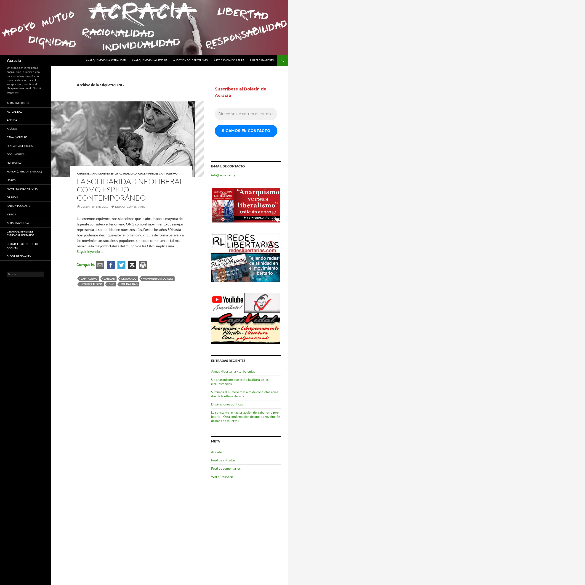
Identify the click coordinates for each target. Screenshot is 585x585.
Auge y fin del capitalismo (190, 60)
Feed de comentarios (226, 468)
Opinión (12, 197)
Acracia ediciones (19, 102)
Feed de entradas (223, 460)
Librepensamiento (262, 60)
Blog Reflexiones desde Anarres (22, 245)
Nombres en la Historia (22, 188)
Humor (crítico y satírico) (24, 171)
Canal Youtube (17, 137)
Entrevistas (14, 162)
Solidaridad (129, 284)
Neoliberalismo (91, 284)
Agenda (12, 120)
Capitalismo (89, 278)
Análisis (83, 173)
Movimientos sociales (158, 278)
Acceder (217, 452)
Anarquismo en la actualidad (106, 60)
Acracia (14, 60)
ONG (111, 284)
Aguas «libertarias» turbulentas (233, 371)
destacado (128, 278)
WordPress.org (222, 477)
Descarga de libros (20, 145)
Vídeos (11, 214)
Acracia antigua (18, 222)
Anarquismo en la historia (149, 60)
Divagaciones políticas (227, 404)
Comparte (86, 265)
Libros (11, 180)
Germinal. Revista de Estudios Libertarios (20, 233)
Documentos (15, 154)
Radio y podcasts (18, 205)
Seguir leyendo (90, 251)
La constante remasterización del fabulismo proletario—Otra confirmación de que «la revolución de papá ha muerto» (245, 416)
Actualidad (14, 111)
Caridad (109, 278)
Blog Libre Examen (19, 256)
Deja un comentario (130, 206)
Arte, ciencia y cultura (229, 60)
